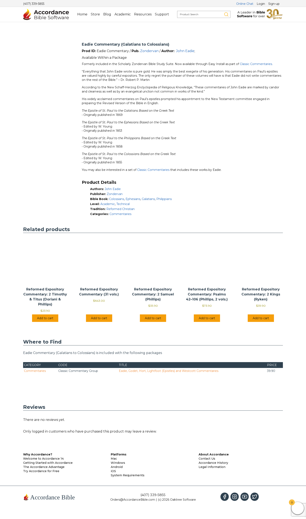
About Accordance (214, 454)
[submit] (226, 14)
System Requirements (127, 475)
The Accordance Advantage (44, 467)
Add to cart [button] (45, 318)
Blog (107, 14)
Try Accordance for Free (41, 471)
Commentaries (120, 214)
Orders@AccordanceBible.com (132, 499)
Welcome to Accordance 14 (43, 458)
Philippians (164, 199)
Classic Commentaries (153, 170)
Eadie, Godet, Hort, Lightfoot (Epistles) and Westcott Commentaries (168, 371)
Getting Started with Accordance (48, 463)
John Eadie (185, 51)
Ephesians (133, 199)
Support (162, 14)
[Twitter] (254, 497)
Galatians (148, 199)
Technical (123, 204)
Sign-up (274, 4)
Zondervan (149, 51)
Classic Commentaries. (256, 64)
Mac (114, 458)
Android (117, 467)
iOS (113, 471)
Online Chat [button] (244, 4)
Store (95, 14)
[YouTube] (244, 497)
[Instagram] (234, 497)
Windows (118, 463)
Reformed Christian (120, 209)
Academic (122, 14)
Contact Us (207, 458)
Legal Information (212, 467)
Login (261, 4)
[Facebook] (224, 497)
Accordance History (213, 463)
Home (82, 14)
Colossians (116, 199)
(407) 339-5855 (33, 4)
